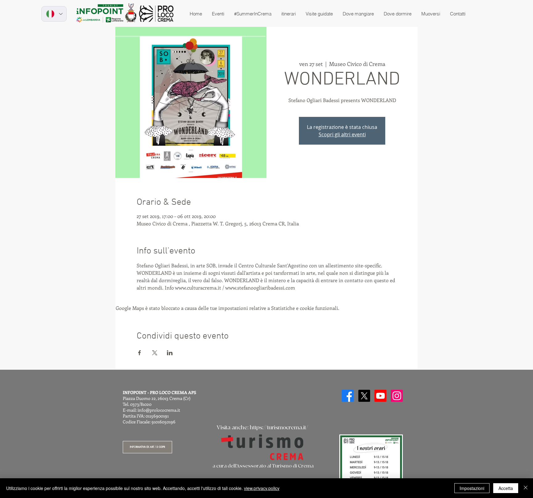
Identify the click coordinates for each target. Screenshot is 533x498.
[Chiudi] (525, 488)
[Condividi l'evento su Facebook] (140, 352)
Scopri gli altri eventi (342, 134)
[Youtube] (380, 396)
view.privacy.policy (261, 488)
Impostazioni (472, 488)
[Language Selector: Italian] (54, 14)
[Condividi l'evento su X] (155, 352)
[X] (364, 396)
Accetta (505, 488)
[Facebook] (348, 396)
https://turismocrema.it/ (279, 427)
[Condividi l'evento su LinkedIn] (170, 352)
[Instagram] (397, 396)
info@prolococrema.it (159, 410)
